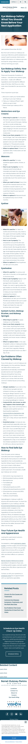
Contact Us (14, 690)
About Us (14, 693)
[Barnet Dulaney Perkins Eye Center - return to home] (14, 683)
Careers (14, 695)
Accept (14, 738)
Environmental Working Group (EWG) (13, 506)
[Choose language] (20, 2)
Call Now (14, 1)
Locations (14, 688)
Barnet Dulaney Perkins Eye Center (12, 560)
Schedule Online (5, 1)
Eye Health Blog (14, 697)
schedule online (6, 576)
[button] (25, 722)
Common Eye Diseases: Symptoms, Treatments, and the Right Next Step (13, 602)
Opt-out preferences (10, 741)
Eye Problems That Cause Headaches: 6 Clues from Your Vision (13, 610)
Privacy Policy (18, 741)
